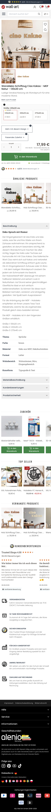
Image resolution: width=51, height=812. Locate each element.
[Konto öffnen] (35, 6)
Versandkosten (17, 599)
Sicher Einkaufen (17, 628)
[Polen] (31, 781)
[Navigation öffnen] (3, 13)
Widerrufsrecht (41, 703)
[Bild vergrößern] (45, 29)
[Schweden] (28, 781)
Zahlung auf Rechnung (20, 677)
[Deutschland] (2, 781)
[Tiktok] (20, 766)
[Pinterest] (9, 766)
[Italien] (10, 781)
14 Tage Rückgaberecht (20, 614)
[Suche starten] (38, 14)
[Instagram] (3, 766)
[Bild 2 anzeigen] (23, 76)
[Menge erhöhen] (18, 147)
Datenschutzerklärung (24, 703)
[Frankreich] (6, 781)
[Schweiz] (20, 781)
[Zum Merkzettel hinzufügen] (45, 24)
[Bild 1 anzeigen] (8, 76)
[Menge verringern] (4, 147)
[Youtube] (14, 766)
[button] (25, 44)
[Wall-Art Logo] (10, 7)
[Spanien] (24, 781)
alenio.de (4, 745)
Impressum (8, 703)
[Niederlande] (13, 781)
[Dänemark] (17, 781)
